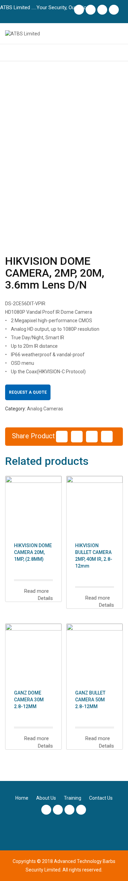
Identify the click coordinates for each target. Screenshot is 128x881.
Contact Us (101, 798)
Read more (36, 591)
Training (72, 798)
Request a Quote (28, 392)
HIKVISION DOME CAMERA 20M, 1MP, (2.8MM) (33, 552)
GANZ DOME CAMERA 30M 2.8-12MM (29, 699)
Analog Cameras (45, 408)
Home (21, 798)
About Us (46, 798)
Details (45, 598)
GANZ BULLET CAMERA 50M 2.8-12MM (90, 699)
